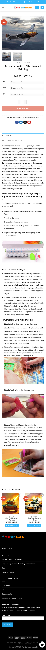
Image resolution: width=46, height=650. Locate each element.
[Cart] (42, 7)
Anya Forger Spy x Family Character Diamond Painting (22, 195)
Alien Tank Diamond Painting (11, 519)
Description (7, 136)
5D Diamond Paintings (15, 270)
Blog (3, 568)
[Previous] (5, 33)
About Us (5, 555)
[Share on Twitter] (21, 122)
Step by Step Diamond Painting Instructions (18, 564)
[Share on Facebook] (17, 122)
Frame (4, 88)
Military (26, 63)
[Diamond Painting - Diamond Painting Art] (23, 7)
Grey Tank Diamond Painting (34, 519)
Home (18, 63)
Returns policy (7, 594)
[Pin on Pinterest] (29, 122)
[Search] (37, 7)
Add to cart (23, 108)
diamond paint (36, 166)
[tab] (23, 135)
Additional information (12, 140)
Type (3, 94)
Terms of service (8, 572)
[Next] (41, 33)
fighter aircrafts (21, 117)
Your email (6, 615)
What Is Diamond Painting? (12, 559)
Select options (11, 525)
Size (3, 81)
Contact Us (6, 585)
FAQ (3, 589)
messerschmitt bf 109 (33, 117)
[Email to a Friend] (25, 122)
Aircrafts (13, 117)
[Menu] (3, 7)
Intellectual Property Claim (12, 598)
